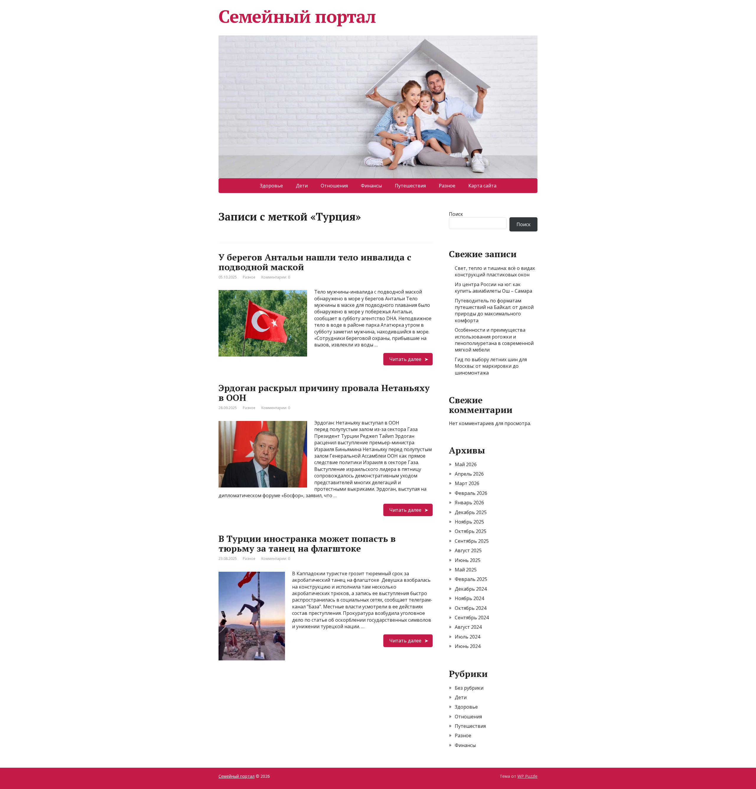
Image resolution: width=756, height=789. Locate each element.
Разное (447, 185)
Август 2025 (468, 550)
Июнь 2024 (467, 646)
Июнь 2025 (467, 560)
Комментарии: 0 (275, 277)
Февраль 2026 (471, 493)
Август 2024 (468, 627)
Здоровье (271, 185)
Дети (302, 185)
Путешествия (410, 185)
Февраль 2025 (471, 579)
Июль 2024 (467, 637)
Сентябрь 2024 (472, 617)
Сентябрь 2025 (472, 541)
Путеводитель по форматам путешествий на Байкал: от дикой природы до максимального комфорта (494, 310)
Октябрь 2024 (470, 608)
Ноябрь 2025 (469, 522)
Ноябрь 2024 (469, 598)
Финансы (371, 185)
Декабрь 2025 (471, 512)
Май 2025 (466, 569)
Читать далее (405, 359)
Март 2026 (467, 483)
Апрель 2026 (469, 474)
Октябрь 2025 (470, 531)
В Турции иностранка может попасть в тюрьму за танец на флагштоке (307, 543)
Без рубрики (469, 688)
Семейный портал (297, 16)
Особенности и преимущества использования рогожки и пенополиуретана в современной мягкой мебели (494, 340)
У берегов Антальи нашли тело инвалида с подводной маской (315, 262)
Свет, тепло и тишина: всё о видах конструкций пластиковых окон (495, 271)
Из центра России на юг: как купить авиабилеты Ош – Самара (493, 287)
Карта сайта (482, 185)
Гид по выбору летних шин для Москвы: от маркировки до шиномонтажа (491, 366)
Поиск (456, 214)
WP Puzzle (527, 776)
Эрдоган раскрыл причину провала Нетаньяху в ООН (324, 393)
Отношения (334, 185)
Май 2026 (466, 464)
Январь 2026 (469, 502)
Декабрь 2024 (471, 589)
